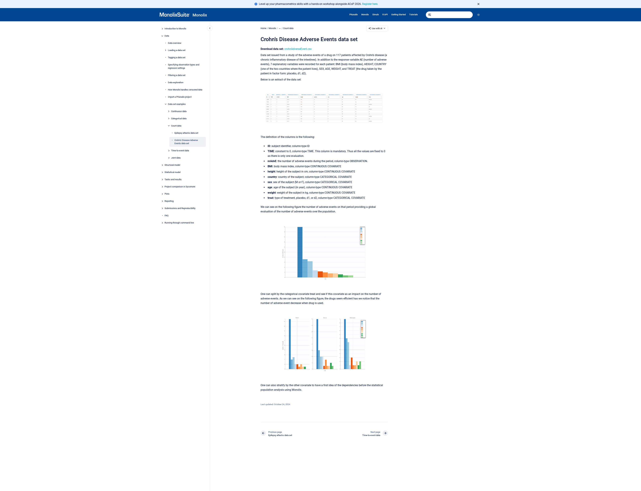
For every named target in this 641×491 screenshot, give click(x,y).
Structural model (172, 165)
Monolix (200, 15)
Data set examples (177, 104)
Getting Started (398, 14)
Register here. (370, 4)
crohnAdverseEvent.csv (298, 48)
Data (167, 36)
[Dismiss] (478, 4)
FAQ (166, 215)
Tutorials (413, 14)
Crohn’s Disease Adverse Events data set (186, 142)
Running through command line (179, 223)
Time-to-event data (180, 150)
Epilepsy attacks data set (186, 133)
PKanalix (353, 14)
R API (385, 14)
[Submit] (429, 14)
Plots (167, 194)
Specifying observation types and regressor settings (183, 66)
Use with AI (377, 28)
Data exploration (175, 82)
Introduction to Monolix (175, 29)
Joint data (175, 158)
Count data (176, 125)
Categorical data (179, 118)
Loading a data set (176, 50)
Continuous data (179, 111)
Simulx (375, 14)
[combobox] (449, 15)
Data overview (174, 43)
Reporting (169, 201)
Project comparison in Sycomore (180, 187)
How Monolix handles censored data (185, 89)
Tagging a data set (176, 57)
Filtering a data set (176, 75)
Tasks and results (173, 179)
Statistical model (172, 172)
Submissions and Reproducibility (180, 208)
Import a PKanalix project (180, 97)
